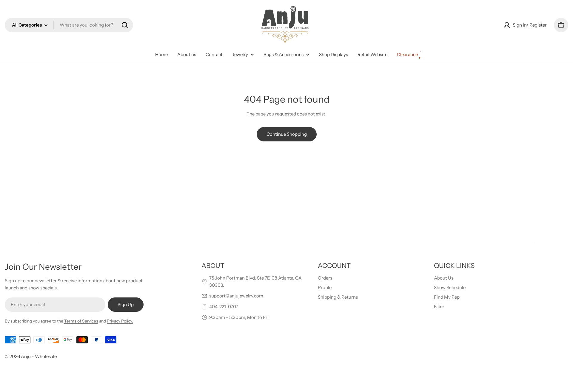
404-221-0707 (223, 306)
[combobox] (69, 25)
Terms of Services (81, 321)
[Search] (124, 25)
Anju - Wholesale (38, 356)
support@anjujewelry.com (236, 296)
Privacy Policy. (120, 321)
